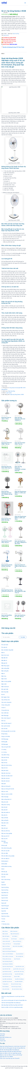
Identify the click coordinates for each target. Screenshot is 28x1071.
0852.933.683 (13, 44)
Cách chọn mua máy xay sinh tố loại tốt (9, 1058)
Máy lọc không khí (5, 786)
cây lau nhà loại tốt (6, 941)
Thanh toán (3, 1040)
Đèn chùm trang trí (5, 718)
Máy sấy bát (4, 809)
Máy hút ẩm (4, 760)
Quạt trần (3, 911)
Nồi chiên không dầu (6, 848)
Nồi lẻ (2, 869)
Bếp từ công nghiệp (6, 681)
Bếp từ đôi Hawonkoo (15, 933)
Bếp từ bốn (4, 678)
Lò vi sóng (4, 752)
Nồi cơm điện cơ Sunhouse (8, 956)
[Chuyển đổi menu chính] (25, 2)
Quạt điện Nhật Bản (19, 981)
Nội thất (3, 877)
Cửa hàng (2, 1034)
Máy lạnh (3, 783)
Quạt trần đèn (4, 913)
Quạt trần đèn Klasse (19, 974)
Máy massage (4, 796)
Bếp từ (3, 673)
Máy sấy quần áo (5, 812)
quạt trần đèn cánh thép (7, 974)
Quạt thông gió (5, 905)
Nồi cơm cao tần (5, 850)
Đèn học (3, 720)
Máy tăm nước (4, 823)
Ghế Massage (4, 739)
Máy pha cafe (4, 802)
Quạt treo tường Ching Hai (8, 966)
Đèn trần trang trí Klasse (16, 986)
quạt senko (6, 35)
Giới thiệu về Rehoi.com (5, 1037)
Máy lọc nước (4, 791)
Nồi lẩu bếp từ (4, 861)
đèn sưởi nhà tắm (6, 989)
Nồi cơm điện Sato (19, 956)
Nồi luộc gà (4, 871)
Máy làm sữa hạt (5, 778)
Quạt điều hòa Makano (19, 979)
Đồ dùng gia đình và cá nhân (8, 731)
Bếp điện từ (4, 660)
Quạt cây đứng (5, 887)
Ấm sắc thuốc (4, 644)
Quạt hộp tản (4, 895)
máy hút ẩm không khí (7, 948)
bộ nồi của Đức (5, 938)
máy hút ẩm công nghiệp (17, 946)
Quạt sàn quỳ (4, 900)
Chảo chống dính (5, 705)
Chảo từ (3, 707)
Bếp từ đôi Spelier (6, 936)
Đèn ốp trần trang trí (6, 723)
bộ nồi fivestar (14, 938)
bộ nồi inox (22, 938)
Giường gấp (4, 741)
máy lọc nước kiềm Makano (8, 953)
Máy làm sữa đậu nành (6, 775)
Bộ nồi (3, 694)
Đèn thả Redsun (6, 986)
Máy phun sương (5, 804)
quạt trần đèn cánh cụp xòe (18, 968)
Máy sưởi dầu (4, 817)
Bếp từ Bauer (5, 931)
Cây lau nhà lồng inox (17, 941)
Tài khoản (2, 1039)
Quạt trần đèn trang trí (7, 976)
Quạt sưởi (3, 903)
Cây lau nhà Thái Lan (7, 943)
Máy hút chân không (6, 765)
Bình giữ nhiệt (4, 689)
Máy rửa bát (4, 807)
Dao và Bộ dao (5, 713)
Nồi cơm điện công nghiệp (7, 856)
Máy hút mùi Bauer (6, 946)
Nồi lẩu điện (4, 863)
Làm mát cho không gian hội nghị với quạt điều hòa (13, 1000)
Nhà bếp (3, 841)
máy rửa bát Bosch (19, 953)
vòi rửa (3, 921)
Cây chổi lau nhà (5, 699)
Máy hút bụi (4, 762)
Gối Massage (4, 744)
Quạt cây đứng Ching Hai (7, 961)
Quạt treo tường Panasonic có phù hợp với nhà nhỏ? (13, 1046)
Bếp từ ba (3, 676)
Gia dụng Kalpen (17, 943)
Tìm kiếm (22, 637)
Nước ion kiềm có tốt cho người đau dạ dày (12, 1007)
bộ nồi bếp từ (14, 936)
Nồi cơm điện (4, 853)
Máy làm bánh (4, 770)
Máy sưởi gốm (4, 820)
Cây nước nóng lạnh (6, 702)
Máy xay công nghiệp (6, 833)
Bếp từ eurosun (5, 686)
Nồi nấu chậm (4, 874)
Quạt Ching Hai (17, 958)
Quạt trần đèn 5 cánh (20, 966)
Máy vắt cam (4, 828)
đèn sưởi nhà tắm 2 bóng (17, 989)
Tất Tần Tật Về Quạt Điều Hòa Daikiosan (11, 1002)
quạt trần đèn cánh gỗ (7, 971)
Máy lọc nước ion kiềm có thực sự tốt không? (11, 1055)
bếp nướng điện (5, 668)
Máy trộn (3, 825)
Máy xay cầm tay (5, 830)
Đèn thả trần (4, 728)
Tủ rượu (3, 918)
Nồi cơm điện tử (5, 858)
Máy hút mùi (4, 768)
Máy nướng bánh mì (6, 799)
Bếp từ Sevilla (5, 933)
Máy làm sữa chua (5, 773)
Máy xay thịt (4, 838)
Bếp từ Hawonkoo (13, 931)
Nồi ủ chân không (5, 879)
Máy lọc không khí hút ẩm (7, 788)
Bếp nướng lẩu (4, 671)
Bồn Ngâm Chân (5, 697)
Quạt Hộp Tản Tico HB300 (6, 1056)
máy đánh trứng (5, 754)
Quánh (3, 882)
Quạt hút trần (4, 898)
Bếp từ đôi (3, 684)
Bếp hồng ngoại (5, 665)
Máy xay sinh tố (5, 836)
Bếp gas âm (4, 663)
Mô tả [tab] (2, 53)
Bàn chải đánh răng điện (7, 650)
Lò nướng (3, 749)
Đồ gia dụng (4, 733)
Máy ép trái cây (5, 757)
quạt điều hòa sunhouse (7, 981)
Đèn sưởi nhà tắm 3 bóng (16, 984)
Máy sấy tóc (4, 815)
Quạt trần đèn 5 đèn (6, 968)
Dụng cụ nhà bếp (5, 736)
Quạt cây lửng (16, 33)
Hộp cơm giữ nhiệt (5, 747)
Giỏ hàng (2, 1035)
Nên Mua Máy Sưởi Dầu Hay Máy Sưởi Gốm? (12, 1005)
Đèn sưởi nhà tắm (5, 726)
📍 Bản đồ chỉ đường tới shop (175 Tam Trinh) (12, 47)
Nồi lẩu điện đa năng (6, 866)
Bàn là (2, 652)
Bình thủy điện (4, 692)
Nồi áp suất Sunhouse (7, 958)
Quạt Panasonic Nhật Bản (8, 963)
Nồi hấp (6, 842)
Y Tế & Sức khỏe (5, 924)
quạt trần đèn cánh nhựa (19, 971)
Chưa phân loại (5, 710)
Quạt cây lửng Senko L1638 (17, 394)
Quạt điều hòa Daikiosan (7, 979)
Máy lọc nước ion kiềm (6, 794)
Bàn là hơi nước (5, 655)
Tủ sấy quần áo (5, 984)
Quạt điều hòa (4, 892)
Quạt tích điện (4, 908)
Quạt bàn (3, 884)
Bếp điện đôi (4, 657)
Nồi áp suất (4, 845)
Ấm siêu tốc (4, 647)
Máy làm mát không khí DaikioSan (9, 951)
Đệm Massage (4, 715)
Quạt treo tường (5, 916)
